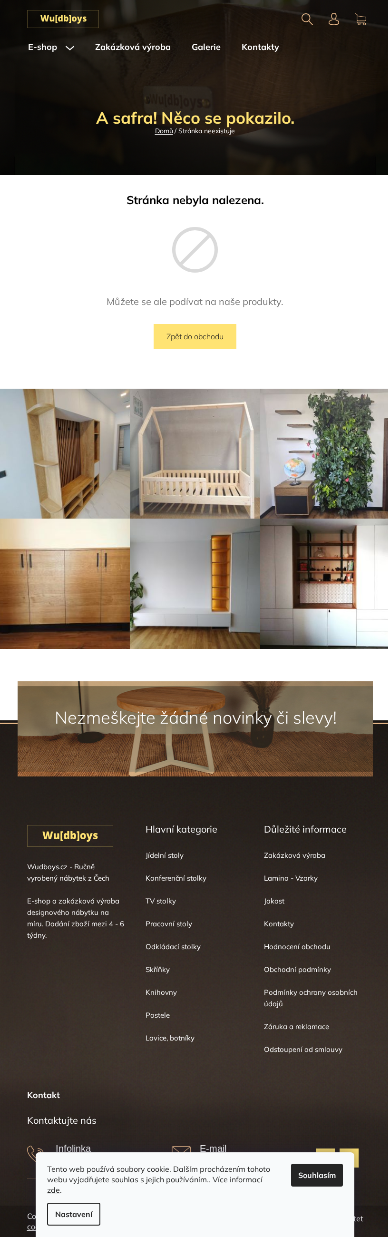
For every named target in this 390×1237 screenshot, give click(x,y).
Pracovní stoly (169, 923)
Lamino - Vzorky (291, 878)
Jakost (274, 900)
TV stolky (161, 900)
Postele (158, 1015)
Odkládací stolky (173, 946)
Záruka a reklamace (296, 1026)
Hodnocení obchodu (297, 946)
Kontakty (279, 923)
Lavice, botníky (170, 1037)
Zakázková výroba (294, 855)
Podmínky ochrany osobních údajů (311, 998)
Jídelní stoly (165, 855)
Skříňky (158, 969)
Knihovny (161, 992)
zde (53, 1190)
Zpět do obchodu (195, 336)
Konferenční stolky (176, 878)
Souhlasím (317, 1175)
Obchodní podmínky (297, 969)
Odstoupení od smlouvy (303, 1049)
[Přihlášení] (334, 19)
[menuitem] (51, 47)
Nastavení (73, 1214)
